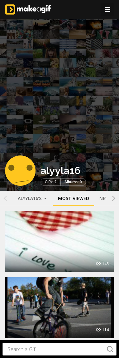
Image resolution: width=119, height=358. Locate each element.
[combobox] (59, 349)
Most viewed (73, 198)
